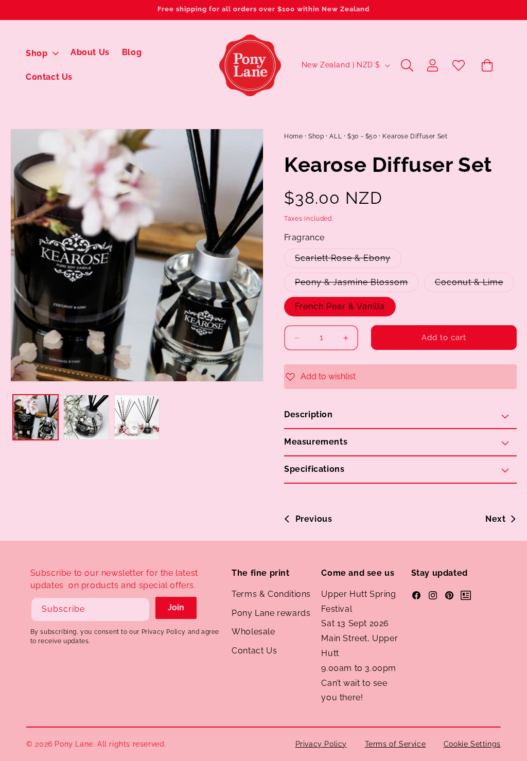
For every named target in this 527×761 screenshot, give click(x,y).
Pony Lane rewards (271, 613)
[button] (42, 53)
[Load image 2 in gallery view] (86, 417)
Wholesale (253, 631)
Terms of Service (395, 744)
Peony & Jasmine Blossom (357, 282)
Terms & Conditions (271, 594)
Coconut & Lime (474, 282)
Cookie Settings (472, 744)
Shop (316, 136)
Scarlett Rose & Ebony (348, 258)
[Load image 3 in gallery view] (137, 417)
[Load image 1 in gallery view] (35, 417)
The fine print (260, 573)
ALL (335, 136)
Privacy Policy (321, 744)
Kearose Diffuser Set (414, 136)
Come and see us (357, 573)
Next (495, 519)
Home (293, 136)
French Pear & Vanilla (340, 306)
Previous (313, 519)
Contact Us (254, 651)
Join (176, 607)
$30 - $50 (362, 136)
